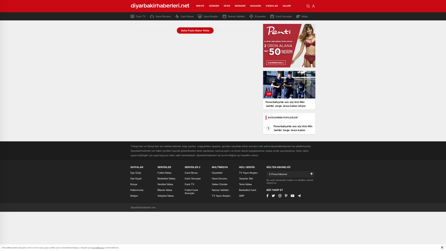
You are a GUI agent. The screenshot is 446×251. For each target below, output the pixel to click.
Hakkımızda (136, 190)
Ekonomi (240, 6)
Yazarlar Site (246, 178)
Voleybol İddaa (165, 195)
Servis (200, 6)
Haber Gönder (220, 184)
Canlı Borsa (187, 16)
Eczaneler (260, 16)
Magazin (255, 6)
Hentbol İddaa (165, 184)
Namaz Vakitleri (236, 16)
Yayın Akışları (210, 16)
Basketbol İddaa (166, 178)
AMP (241, 195)
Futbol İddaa (164, 172)
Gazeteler (217, 172)
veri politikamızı (98, 248)
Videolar (272, 6)
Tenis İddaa (245, 184)
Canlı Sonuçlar (284, 16)
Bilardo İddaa (164, 190)
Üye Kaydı (136, 178)
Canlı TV (140, 16)
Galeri (287, 6)
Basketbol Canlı (247, 190)
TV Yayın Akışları (221, 195)
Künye (133, 184)
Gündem (214, 6)
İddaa (305, 16)
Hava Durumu (163, 16)
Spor (227, 6)
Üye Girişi (135, 172)
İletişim (134, 195)
